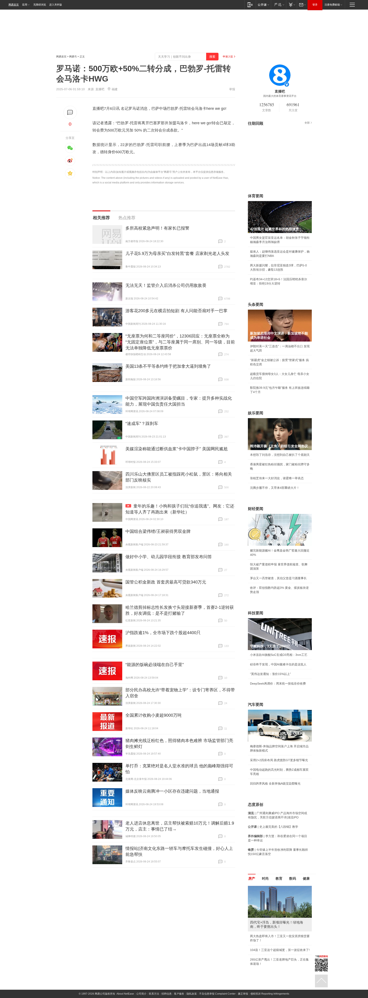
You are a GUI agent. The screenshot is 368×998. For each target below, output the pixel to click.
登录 (315, 4)
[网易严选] (278, 4)
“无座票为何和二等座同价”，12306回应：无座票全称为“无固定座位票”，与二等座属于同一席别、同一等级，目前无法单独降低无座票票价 (180, 342)
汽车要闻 (255, 704)
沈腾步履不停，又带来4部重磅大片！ (274, 487)
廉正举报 (243, 993)
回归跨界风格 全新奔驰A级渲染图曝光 (275, 783)
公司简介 (141, 993)
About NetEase (125, 993)
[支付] (291, 4)
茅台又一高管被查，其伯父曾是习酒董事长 (278, 578)
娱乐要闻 (255, 413)
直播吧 (99, 89)
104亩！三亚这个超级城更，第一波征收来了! (280, 950)
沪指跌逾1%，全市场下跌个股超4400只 (163, 632)
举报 (232, 89)
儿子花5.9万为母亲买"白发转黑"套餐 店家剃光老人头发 (177, 253)
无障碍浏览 (39, 4)
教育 (279, 878)
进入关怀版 (55, 4)
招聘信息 (166, 993)
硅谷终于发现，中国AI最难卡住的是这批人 (278, 664)
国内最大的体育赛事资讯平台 (279, 95)
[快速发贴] (70, 112)
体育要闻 (255, 196)
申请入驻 (228, 56)
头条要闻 (255, 304)
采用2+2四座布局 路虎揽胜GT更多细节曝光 (279, 760)
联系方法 (154, 993)
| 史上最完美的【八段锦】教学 (273, 826)
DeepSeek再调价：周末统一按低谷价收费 (278, 683)
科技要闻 (255, 613)
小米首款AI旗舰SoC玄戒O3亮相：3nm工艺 (278, 654)
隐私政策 (192, 993)
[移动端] (250, 4)
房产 (251, 878)
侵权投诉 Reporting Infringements (269, 993)
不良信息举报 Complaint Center (217, 993)
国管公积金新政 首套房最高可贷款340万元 (165, 582)
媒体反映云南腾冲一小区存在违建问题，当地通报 (172, 791)
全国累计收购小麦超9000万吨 (153, 715)
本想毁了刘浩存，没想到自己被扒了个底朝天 (280, 454)
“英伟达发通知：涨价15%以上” (270, 674)
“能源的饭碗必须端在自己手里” (154, 664)
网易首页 (14, 4)
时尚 (265, 878)
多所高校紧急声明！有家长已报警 (157, 228)
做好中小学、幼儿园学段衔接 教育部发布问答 (168, 556)
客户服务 (179, 993)
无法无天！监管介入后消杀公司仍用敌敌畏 (165, 285)
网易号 (73, 56)
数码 (292, 878)
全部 (307, 122)
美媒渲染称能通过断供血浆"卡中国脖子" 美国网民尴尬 (176, 448)
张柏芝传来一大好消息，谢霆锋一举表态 (277, 478)
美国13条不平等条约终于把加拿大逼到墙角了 (168, 366)
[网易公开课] (263, 4)
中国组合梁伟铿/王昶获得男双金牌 (158, 531)
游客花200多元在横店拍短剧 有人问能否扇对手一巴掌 (176, 310)
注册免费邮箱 (332, 4)
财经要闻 (255, 509)
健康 (306, 878)
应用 (24, 4)
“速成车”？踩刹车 (141, 423)
